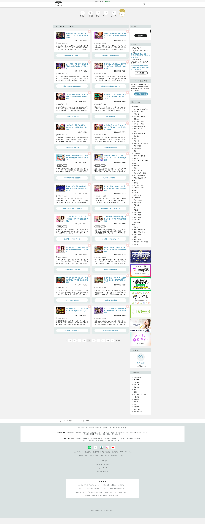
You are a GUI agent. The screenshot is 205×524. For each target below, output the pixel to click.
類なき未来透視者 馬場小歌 (110, 330)
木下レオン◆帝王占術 (72, 300)
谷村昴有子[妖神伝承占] (72, 330)
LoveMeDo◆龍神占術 (72, 117)
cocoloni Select (113, 495)
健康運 (136, 244)
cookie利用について (117, 455)
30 (93, 340)
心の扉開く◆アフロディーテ (72, 239)
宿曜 (135, 404)
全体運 (136, 193)
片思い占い (107, 438)
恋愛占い (136, 119)
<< (64, 340)
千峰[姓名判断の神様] (110, 269)
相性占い (136, 139)
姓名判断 (136, 385)
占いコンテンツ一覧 (95, 428)
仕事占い (91, 440)
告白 (135, 151)
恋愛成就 (136, 136)
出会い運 (136, 166)
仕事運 (136, 227)
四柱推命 (136, 382)
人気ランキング (82, 428)
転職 (135, 237)
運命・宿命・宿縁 (139, 134)
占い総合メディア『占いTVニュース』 (89, 485)
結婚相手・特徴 (139, 188)
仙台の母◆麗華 (110, 117)
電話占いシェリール (110, 492)
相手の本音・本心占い (141, 109)
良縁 (135, 168)
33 (108, 340)
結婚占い (130, 438)
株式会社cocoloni (102, 471)
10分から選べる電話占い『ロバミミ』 (114, 485)
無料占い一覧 (107, 428)
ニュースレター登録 (141, 94)
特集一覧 (124, 428)
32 (103, 340)
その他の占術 (138, 412)
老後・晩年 (137, 220)
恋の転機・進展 (139, 121)
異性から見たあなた (140, 178)
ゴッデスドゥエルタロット (110, 178)
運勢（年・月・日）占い (115, 440)
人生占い (84, 440)
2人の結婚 (137, 153)
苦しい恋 (136, 141)
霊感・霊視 (137, 409)
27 (79, 340)
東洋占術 (136, 380)
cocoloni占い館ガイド (76, 452)
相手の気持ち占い (96, 438)
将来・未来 (137, 215)
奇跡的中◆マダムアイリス (72, 55)
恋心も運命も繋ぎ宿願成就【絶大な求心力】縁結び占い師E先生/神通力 (140, 67)
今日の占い (137, 205)
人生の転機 (137, 212)
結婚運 (136, 183)
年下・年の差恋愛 (139, 156)
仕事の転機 (137, 234)
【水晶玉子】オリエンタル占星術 (72, 208)
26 (74, 340)
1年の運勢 (137, 197)
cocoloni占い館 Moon (102, 464)
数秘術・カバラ (139, 399)
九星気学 (136, 397)
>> (119, 340)
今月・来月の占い (139, 200)
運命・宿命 (137, 217)
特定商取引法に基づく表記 (101, 452)
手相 (135, 392)
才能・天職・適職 (139, 230)
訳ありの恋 (137, 146)
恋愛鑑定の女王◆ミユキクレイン (110, 86)
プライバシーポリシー (127, 452)
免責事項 (115, 452)
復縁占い (115, 438)
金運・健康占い (101, 440)
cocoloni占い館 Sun (102, 461)
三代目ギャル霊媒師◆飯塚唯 (110, 55)
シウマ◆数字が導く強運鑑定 (72, 178)
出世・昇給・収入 (139, 232)
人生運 (136, 210)
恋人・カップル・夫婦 (141, 161)
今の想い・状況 (139, 124)
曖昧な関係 (137, 148)
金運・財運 (137, 239)
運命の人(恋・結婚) (140, 173)
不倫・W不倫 (138, 129)
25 (70, 340)
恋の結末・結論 (139, 112)
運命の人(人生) (138, 222)
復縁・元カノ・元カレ (141, 143)
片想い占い (137, 114)
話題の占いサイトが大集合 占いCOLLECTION (89, 492)
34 (112, 340)
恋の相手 (136, 131)
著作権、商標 (83, 455)
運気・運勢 (137, 195)
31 (98, 340)
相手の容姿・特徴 (139, 175)
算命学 (136, 402)
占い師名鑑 (116, 428)
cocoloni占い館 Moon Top (69, 421)
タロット (136, 387)
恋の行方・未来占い (140, 116)
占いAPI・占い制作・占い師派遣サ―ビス (113, 488)
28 (84, 340)
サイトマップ (104, 455)
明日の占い (137, 203)
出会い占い (137, 438)
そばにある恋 (138, 171)
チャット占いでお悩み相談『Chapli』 (88, 488)
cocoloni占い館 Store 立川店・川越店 (96, 495)
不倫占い (122, 438)
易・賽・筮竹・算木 (140, 394)
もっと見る (140, 73)
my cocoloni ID (102, 468)
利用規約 (88, 452)
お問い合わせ (94, 455)
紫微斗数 (136, 407)
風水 (135, 390)
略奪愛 (136, 158)
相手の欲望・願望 (139, 126)
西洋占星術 (137, 377)
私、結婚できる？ (139, 185)
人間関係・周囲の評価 (141, 242)
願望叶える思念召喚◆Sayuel (72, 86)
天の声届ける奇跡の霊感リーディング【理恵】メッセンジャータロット (140, 56)
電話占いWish (123, 492)
